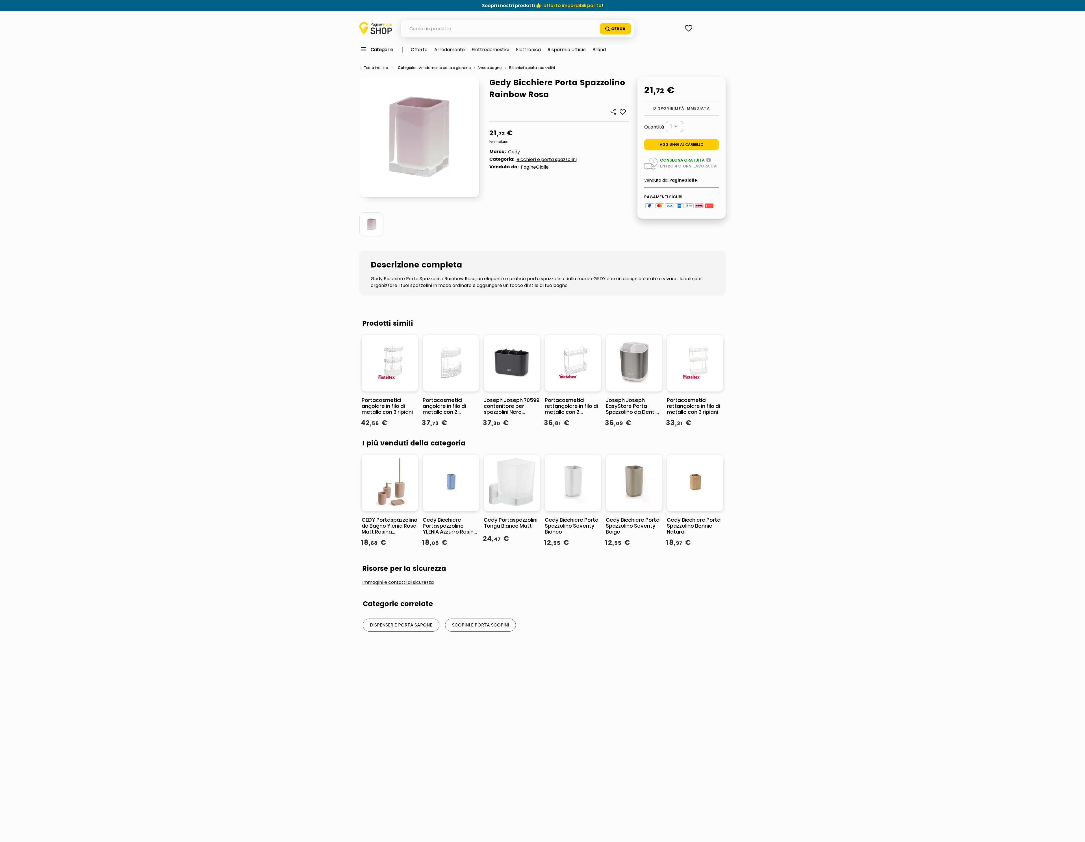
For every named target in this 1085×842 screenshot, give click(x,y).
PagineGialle (535, 167)
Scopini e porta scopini (480, 625)
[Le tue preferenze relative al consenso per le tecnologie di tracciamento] (1075, 832)
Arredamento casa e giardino (445, 67)
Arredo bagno (490, 67)
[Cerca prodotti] (615, 28)
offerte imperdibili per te (572, 5)
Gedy (514, 152)
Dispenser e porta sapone (401, 625)
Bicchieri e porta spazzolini (532, 67)
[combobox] (517, 28)
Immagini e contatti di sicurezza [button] (398, 582)
